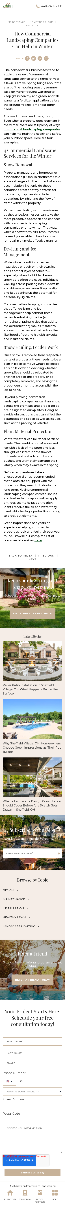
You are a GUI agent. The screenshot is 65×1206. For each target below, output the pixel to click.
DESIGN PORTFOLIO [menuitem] (40, 1200)
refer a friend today (32, 979)
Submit (59, 853)
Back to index (20, 555)
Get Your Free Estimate (32, 613)
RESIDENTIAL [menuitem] (10, 1199)
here (38, 540)
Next (33, 559)
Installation (13, 908)
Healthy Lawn (14, 917)
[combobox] (32, 1091)
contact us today (32, 1172)
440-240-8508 (51, 6)
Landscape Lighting (19, 926)
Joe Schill (33, 25)
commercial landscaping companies (32, 129)
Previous (46, 555)
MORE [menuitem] (55, 1199)
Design (8, 890)
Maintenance (14, 899)
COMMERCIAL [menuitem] (25, 1199)
